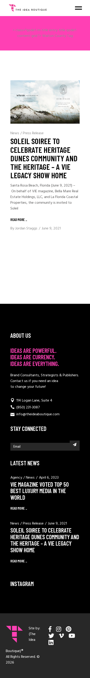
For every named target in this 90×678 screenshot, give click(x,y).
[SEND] (75, 444)
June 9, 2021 (51, 229)
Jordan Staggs (26, 229)
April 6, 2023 (49, 478)
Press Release (33, 133)
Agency (16, 478)
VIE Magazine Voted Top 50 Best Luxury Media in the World (39, 491)
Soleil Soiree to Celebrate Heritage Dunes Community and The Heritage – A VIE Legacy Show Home (44, 158)
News (14, 133)
